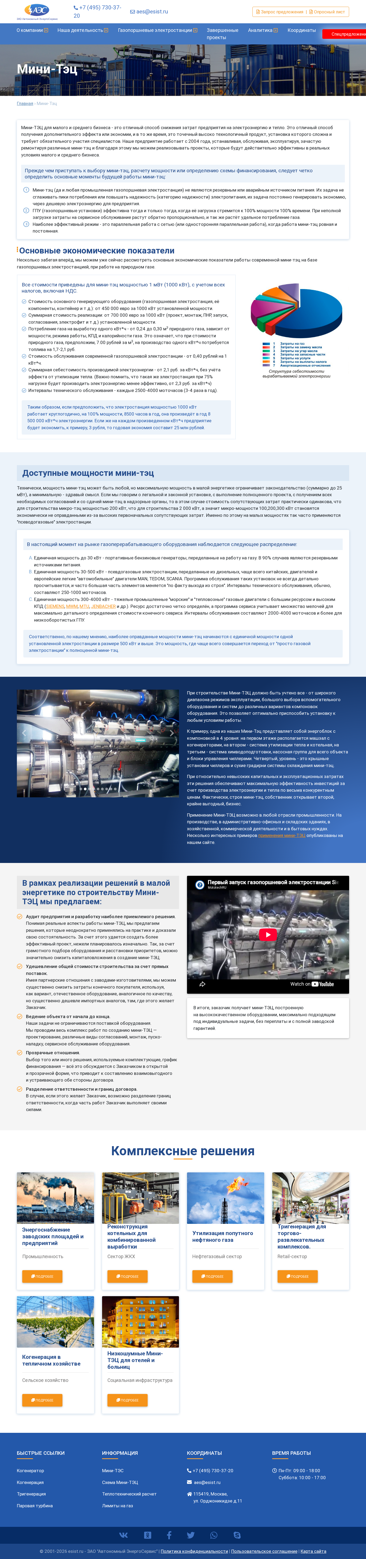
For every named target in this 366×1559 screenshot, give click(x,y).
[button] (24, 733)
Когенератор (30, 1471)
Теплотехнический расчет (129, 1494)
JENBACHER (103, 606)
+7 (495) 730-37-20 (213, 1471)
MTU (84, 606)
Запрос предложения (282, 11)
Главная (25, 103)
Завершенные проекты (222, 33)
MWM (72, 606)
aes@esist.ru (152, 11)
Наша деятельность (81, 30)
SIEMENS (55, 606)
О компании (30, 30)
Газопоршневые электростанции (155, 30)
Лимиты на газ (117, 1506)
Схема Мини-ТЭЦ (120, 1482)
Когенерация (30, 1482)
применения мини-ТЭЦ (281, 835)
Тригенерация (31, 1494)
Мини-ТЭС (113, 1471)
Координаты (301, 30)
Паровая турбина (35, 1506)
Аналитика (261, 30)
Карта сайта (313, 1551)
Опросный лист (329, 11)
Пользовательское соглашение (264, 1551)
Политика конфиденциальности (194, 1551)
